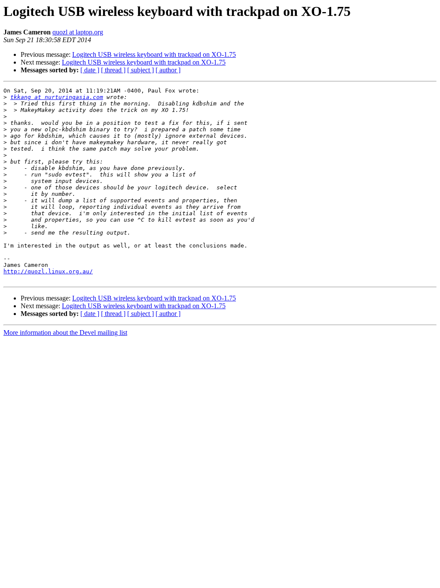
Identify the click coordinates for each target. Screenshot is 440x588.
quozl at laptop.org (77, 32)
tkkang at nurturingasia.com (56, 97)
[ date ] (89, 70)
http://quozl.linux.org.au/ (48, 271)
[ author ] (168, 70)
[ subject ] (140, 70)
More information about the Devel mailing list (65, 332)
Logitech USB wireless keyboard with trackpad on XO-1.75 (154, 54)
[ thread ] (113, 70)
